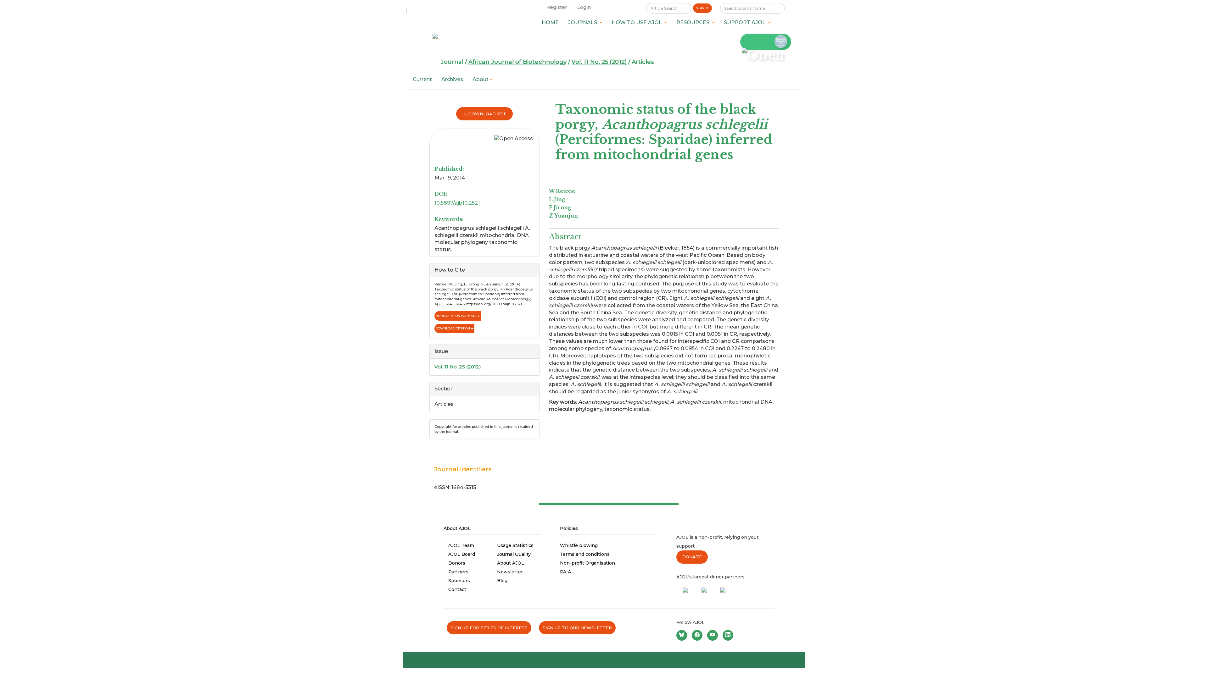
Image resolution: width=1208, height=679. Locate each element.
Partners (458, 572)
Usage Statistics (515, 545)
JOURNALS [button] (584, 22)
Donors (456, 563)
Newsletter (510, 572)
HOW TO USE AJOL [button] (638, 22)
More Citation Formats (456, 316)
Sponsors (459, 580)
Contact (457, 589)
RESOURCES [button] (694, 22)
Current (422, 79)
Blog (502, 580)
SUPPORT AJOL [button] (746, 22)
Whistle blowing (579, 545)
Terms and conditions (585, 554)
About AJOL (510, 563)
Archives (452, 79)
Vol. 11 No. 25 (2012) (599, 61)
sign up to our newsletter (577, 627)
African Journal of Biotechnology (517, 61)
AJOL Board (461, 554)
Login (584, 7)
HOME (550, 22)
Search (702, 8)
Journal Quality (514, 554)
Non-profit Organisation (587, 563)
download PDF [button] (486, 113)
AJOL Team (461, 545)
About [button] (481, 79)
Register (556, 7)
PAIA (565, 572)
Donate (692, 556)
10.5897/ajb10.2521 (457, 203)
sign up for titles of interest (489, 627)
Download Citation (453, 328)
